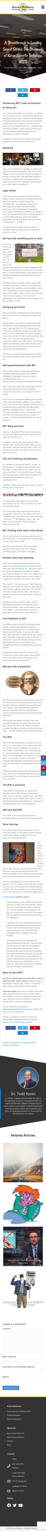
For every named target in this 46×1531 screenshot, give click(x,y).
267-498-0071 (18, 1464)
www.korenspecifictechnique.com (16, 1009)
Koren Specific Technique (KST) (19, 1411)
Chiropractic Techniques (20, 1042)
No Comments (30, 68)
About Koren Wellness (15, 1437)
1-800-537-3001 (18, 1473)
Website (6, 1377)
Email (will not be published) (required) (18, 1367)
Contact (10, 1441)
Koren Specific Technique (25, 566)
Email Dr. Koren (18, 1491)
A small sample (9, 897)
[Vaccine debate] (23, 1162)
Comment (7, 1329)
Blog (9, 1445)
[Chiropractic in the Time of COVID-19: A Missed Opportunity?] (23, 1288)
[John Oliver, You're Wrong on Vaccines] (23, 1246)
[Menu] (43, 7)
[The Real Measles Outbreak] (23, 1204)
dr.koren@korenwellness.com (15, 1019)
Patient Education (13, 1415)
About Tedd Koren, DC (15, 1433)
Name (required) (9, 1356)
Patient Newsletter (14, 1419)
